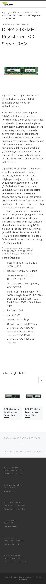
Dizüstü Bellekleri (11, 538)
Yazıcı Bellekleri (10, 491)
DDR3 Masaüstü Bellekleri (14, 509)
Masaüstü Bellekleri (12, 503)
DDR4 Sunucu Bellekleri (13, 470)
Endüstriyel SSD (10, 527)
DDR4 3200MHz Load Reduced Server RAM (32, 412)
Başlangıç (6, 12)
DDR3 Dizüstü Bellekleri (13, 544)
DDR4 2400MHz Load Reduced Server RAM (11, 412)
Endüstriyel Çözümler (12, 520)
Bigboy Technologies (22, 577)
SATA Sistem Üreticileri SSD (15, 562)
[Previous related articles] (35, 380)
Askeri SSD (8, 523)
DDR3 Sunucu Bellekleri (13, 474)
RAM (14, 12)
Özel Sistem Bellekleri (13, 485)
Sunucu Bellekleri (25, 12)
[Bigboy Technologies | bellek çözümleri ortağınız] (8, 4)
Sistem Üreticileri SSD (12, 555)
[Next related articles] (41, 380)
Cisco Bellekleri (10, 488)
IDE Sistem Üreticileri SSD (14, 558)
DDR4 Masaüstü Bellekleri (14, 505)
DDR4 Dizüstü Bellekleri (13, 540)
